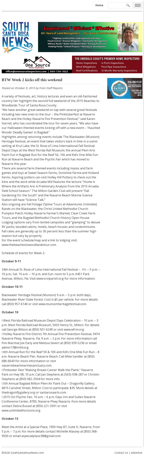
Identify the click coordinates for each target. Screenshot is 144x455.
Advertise (136, 452)
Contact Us (121, 452)
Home (99, 5)
